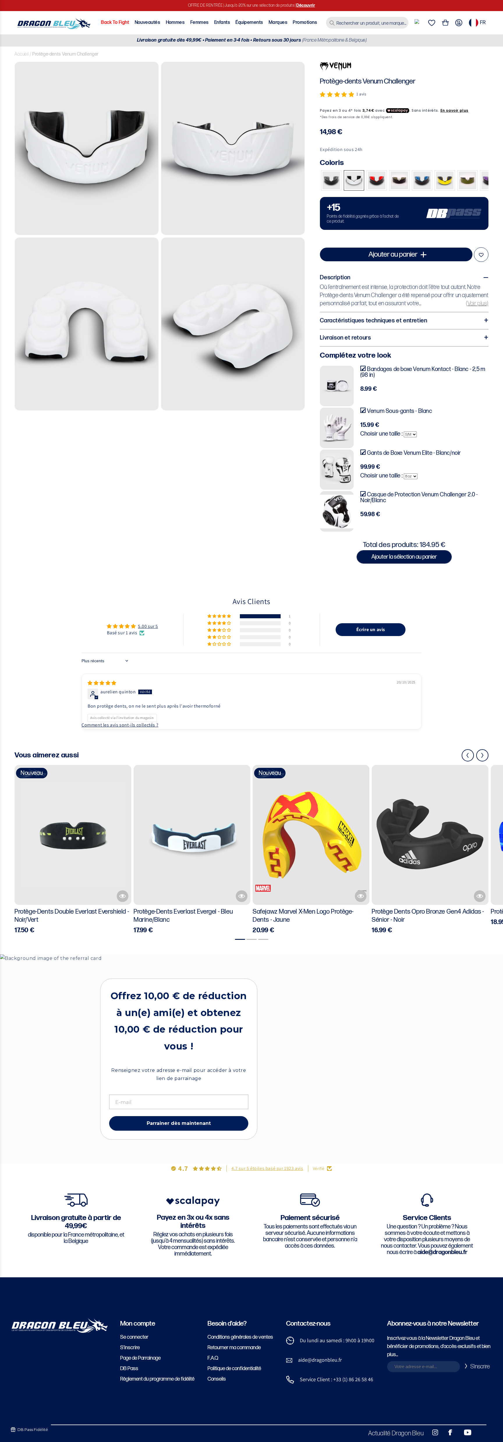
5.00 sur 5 (148, 626)
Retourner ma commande (234, 1348)
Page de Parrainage (140, 1358)
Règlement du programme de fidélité (157, 1379)
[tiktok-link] (479, 1432)
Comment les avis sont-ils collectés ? (120, 725)
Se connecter (134, 1337)
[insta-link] (432, 1432)
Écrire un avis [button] (370, 629)
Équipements (249, 22)
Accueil (22, 54)
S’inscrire (130, 1348)
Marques (278, 22)
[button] (337, 94)
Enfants (222, 22)
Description (335, 277)
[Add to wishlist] (481, 254)
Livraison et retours (345, 337)
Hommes (175, 22)
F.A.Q (213, 1358)
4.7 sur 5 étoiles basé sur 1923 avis (267, 1168)
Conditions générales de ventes (240, 1337)
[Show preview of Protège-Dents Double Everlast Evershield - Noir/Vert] (122, 896)
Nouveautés (147, 22)
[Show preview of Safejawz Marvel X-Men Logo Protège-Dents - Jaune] (360, 896)
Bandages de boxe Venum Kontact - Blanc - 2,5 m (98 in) (423, 372)
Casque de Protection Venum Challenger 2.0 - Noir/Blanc (419, 497)
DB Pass (129, 1368)
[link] (404, 213)
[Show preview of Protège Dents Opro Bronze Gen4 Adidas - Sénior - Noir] (480, 896)
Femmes (199, 22)
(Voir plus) (477, 303)
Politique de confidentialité (234, 1368)
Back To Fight (115, 22)
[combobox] (367, 23)
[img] (102, 683)
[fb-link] (448, 1432)
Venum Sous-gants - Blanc (399, 411)
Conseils (217, 1379)
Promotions (305, 22)
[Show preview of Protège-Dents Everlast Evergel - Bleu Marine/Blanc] (241, 896)
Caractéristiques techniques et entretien (373, 320)
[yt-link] (463, 1432)
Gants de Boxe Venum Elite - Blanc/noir (414, 453)
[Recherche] (332, 23)
